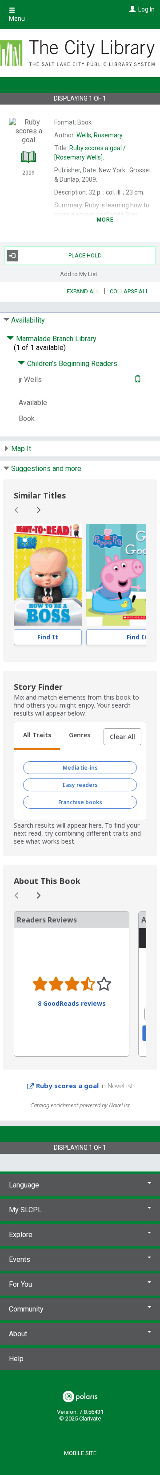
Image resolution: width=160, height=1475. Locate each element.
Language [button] (24, 1185)
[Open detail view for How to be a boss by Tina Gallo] (48, 575)
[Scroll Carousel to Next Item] (38, 510)
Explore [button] (20, 1234)
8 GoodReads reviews (72, 1004)
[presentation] (48, 575)
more (105, 220)
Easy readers (80, 785)
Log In (146, 9)
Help (16, 1358)
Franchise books (80, 802)
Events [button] (19, 1259)
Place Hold (85, 255)
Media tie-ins (80, 767)
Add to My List (78, 274)
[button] (122, 736)
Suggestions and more (46, 468)
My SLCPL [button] (25, 1210)
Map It (21, 448)
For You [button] (20, 1284)
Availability (28, 320)
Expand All (83, 291)
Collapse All (129, 291)
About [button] (18, 1334)
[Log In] (131, 9)
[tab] (37, 736)
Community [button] (26, 1309)
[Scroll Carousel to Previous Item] (17, 510)
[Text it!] (136, 379)
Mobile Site (80, 1453)
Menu (17, 18)
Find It (47, 637)
